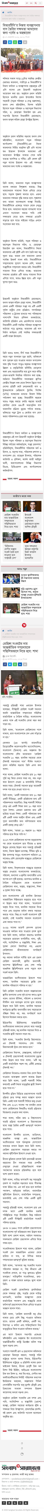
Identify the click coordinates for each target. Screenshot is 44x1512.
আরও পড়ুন (22, 569)
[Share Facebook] (5, 42)
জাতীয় (9, 12)
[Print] (25, 42)
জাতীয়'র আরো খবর (22, 496)
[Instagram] (20, 1503)
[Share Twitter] (10, 42)
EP (27, 3)
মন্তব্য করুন (13, 478)
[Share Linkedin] (20, 42)
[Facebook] (4, 1503)
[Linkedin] (14, 1503)
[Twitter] (9, 1503)
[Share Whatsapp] (15, 42)
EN (31, 3)
